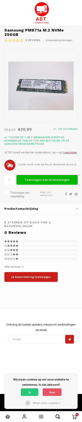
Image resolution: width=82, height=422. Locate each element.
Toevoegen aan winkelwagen (46, 179)
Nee (52, 392)
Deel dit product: (46, 194)
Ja (29, 392)
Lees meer (70, 152)
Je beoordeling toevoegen (59, 40)
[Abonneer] (69, 339)
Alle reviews (12, 266)
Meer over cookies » (46, 403)
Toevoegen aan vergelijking (20, 194)
